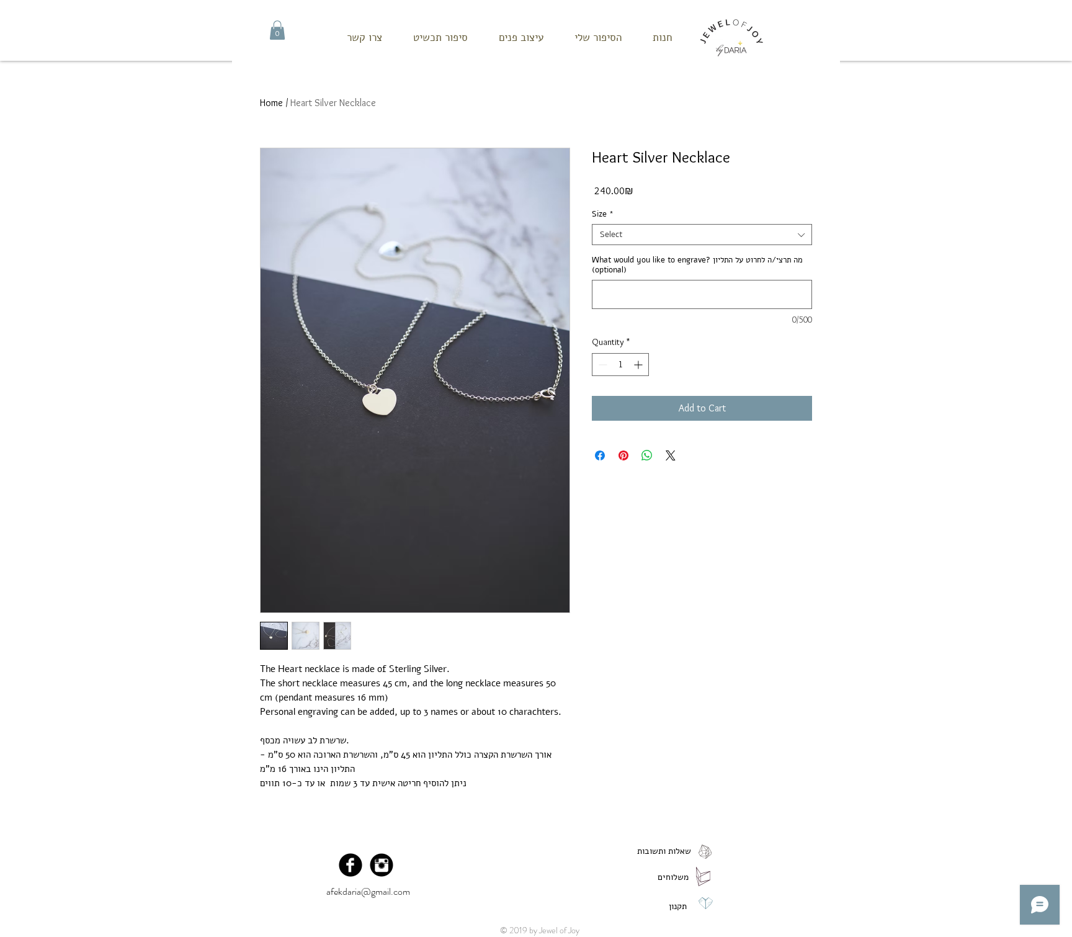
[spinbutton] (620, 364)
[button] (277, 30)
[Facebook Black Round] (350, 865)
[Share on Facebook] (599, 455)
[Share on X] (670, 455)
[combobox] (702, 234)
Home (271, 103)
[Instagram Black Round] (381, 865)
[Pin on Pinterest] (623, 455)
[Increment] (639, 364)
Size (603, 214)
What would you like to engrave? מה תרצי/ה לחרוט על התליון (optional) (697, 265)
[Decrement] (601, 364)
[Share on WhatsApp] (647, 455)
